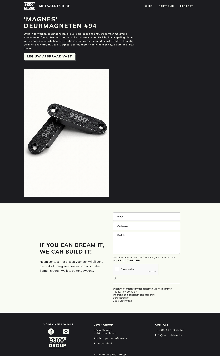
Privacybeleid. (129, 260)
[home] (29, 6)
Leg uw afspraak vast (49, 56)
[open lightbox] (66, 133)
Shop (149, 6)
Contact (186, 6)
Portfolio (166, 6)
